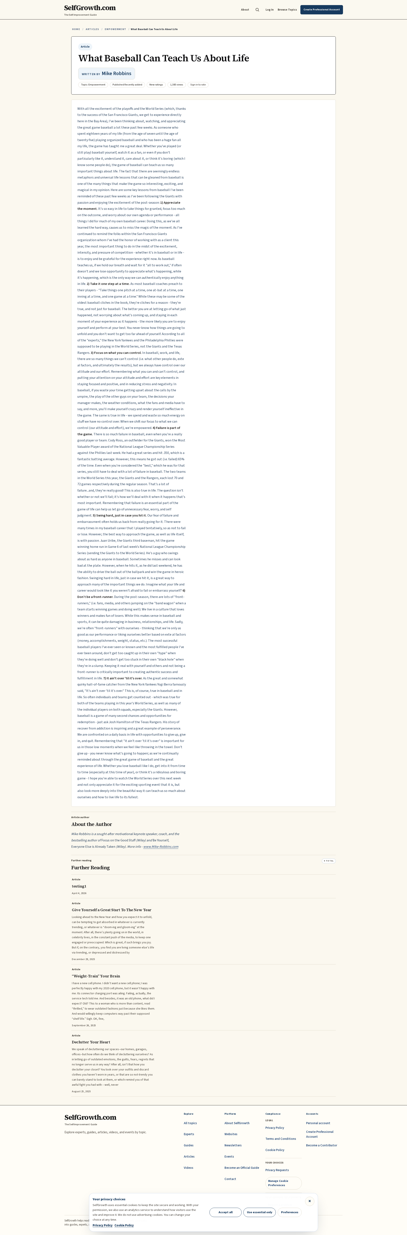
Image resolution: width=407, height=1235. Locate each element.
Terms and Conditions (280, 1139)
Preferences (289, 1212)
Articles (92, 29)
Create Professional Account (319, 1134)
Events (229, 1156)
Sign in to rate (198, 85)
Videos (188, 1168)
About (245, 10)
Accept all (226, 1212)
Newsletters (233, 1145)
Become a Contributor (321, 1145)
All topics (190, 1123)
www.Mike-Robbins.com (160, 846)
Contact (230, 1179)
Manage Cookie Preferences (278, 1183)
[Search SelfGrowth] (257, 9)
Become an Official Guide (241, 1168)
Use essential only (259, 1212)
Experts (189, 1134)
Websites (230, 1134)
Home (76, 29)
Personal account (318, 1123)
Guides (189, 1145)
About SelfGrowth (236, 1123)
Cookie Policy (274, 1150)
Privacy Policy (274, 1128)
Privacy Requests (277, 1170)
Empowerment (115, 29)
